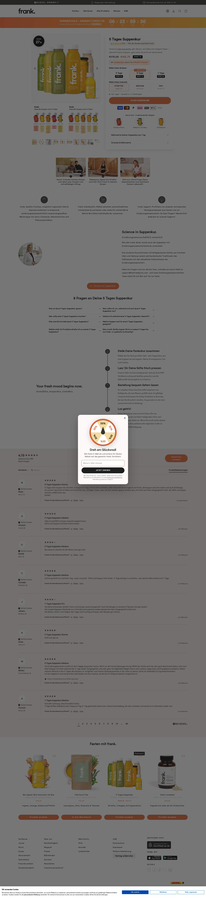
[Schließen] (125, 418)
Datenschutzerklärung (114, 477)
